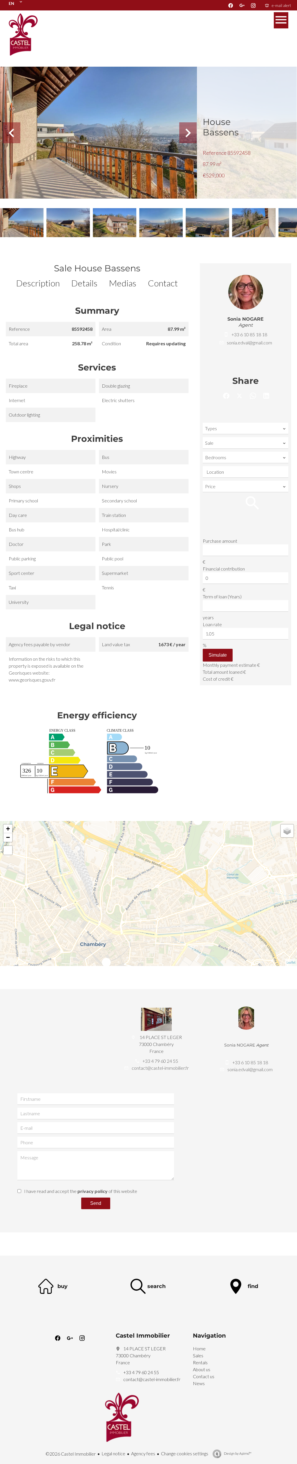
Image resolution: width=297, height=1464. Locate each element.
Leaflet (291, 962)
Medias (122, 283)
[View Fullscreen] (7, 850)
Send (95, 1203)
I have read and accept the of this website (80, 1191)
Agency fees (143, 1453)
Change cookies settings (184, 1453)
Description (38, 283)
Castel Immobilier (143, 1335)
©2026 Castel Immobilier (71, 1453)
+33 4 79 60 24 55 (160, 1061)
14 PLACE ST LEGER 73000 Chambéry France (141, 1355)
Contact (163, 283)
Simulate (218, 655)
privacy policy (92, 1191)
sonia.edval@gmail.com (249, 342)
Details (84, 283)
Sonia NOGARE (245, 319)
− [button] (8, 837)
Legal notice (113, 1453)
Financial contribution (224, 568)
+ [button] (8, 828)
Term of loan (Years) (222, 596)
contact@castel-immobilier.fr (160, 1068)
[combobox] (245, 428)
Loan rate (212, 624)
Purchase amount (220, 541)
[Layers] (287, 830)
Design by (237, 1453)
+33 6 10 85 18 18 (249, 334)
